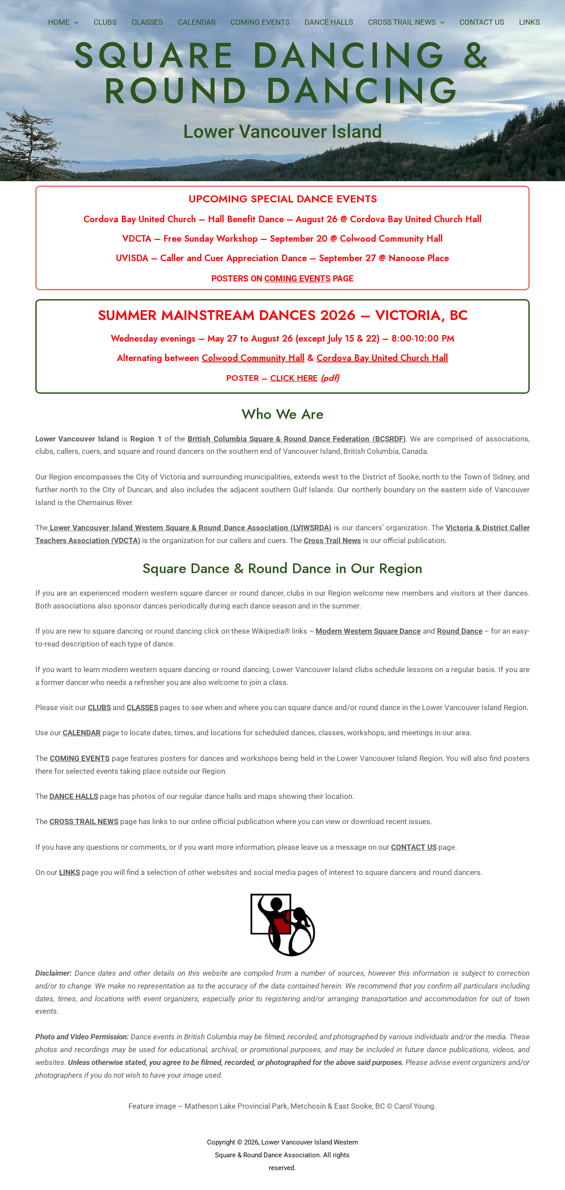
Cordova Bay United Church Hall (382, 358)
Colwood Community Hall (253, 358)
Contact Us (482, 22)
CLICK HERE (294, 378)
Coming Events (260, 22)
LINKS (69, 872)
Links (529, 22)
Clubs (105, 22)
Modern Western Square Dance (368, 631)
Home (59, 22)
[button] (74, 22)
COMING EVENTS (297, 279)
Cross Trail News (402, 22)
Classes (147, 22)
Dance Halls (329, 22)
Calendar (196, 22)
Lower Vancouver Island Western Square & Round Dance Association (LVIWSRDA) (189, 527)
